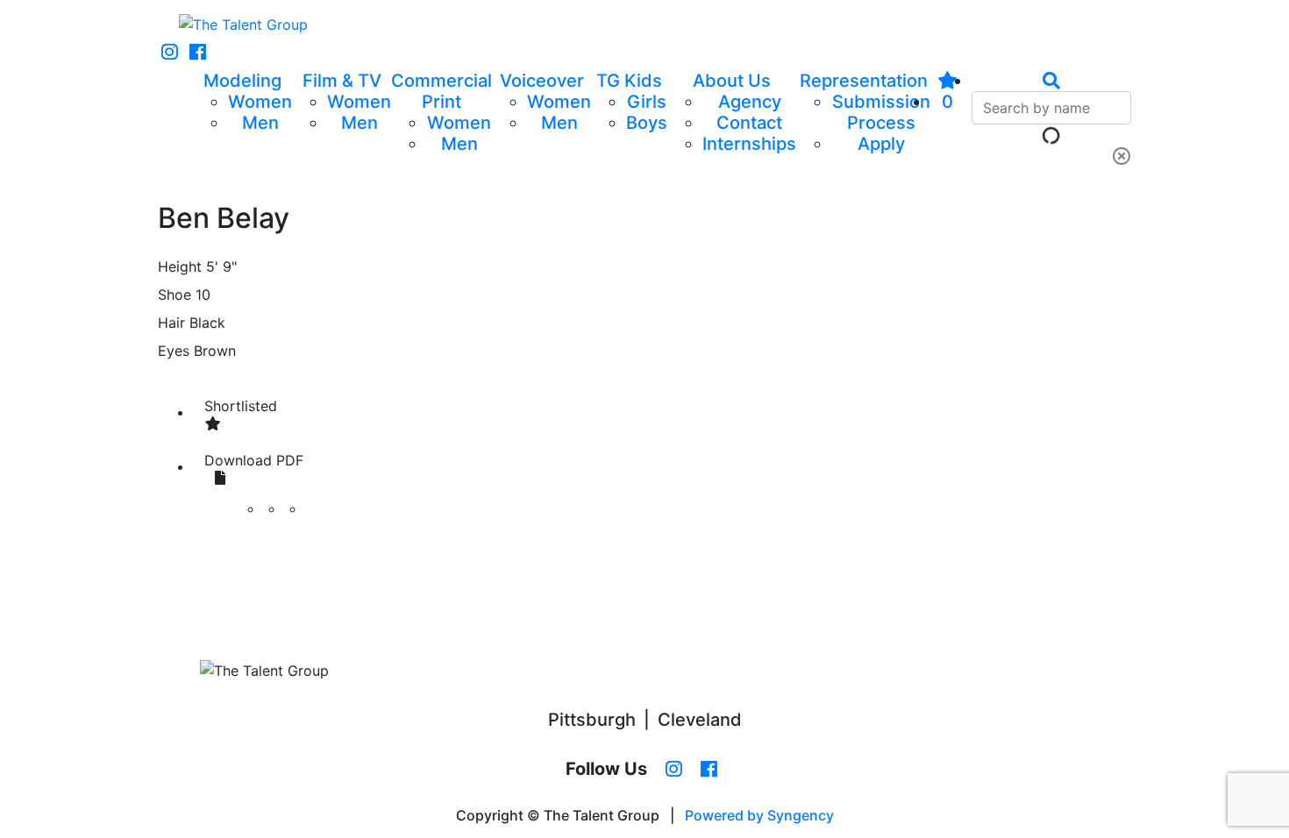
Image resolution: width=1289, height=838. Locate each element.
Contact (749, 122)
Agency (749, 101)
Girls (646, 101)
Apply (881, 143)
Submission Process (881, 112)
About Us (732, 80)
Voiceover (542, 80)
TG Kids (629, 80)
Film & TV (342, 80)
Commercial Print (441, 91)
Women (260, 101)
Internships (749, 143)
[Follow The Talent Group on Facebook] (197, 52)
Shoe (174, 294)
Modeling (242, 80)
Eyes (173, 350)
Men (260, 122)
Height (180, 266)
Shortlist (240, 406)
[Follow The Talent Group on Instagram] (169, 52)
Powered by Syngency (759, 815)
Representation (864, 80)
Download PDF (253, 460)
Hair (171, 322)
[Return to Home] (243, 24)
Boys (646, 122)
